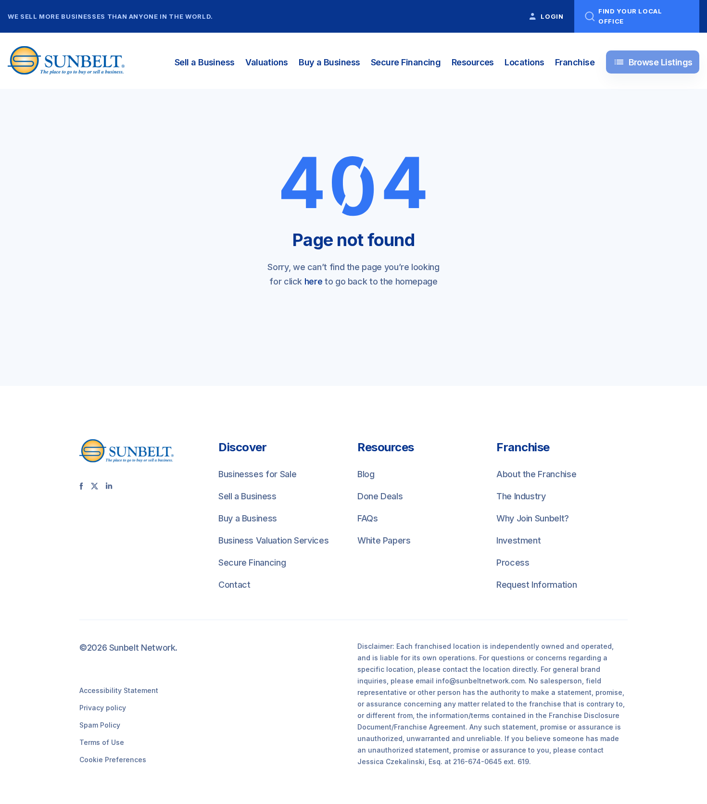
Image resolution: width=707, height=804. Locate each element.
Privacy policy (102, 708)
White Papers (384, 540)
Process (512, 562)
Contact (234, 585)
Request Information (536, 585)
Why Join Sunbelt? (532, 518)
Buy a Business (329, 62)
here (313, 281)
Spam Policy (99, 725)
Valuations (266, 62)
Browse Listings (653, 62)
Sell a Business (205, 62)
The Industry (521, 496)
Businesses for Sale (257, 474)
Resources (473, 62)
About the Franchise (536, 474)
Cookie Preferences (112, 759)
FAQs (367, 518)
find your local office (630, 16)
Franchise (574, 62)
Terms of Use (101, 742)
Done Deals (380, 496)
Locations (524, 62)
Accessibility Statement (118, 690)
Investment (518, 540)
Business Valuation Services (273, 540)
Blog (366, 474)
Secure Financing (406, 62)
